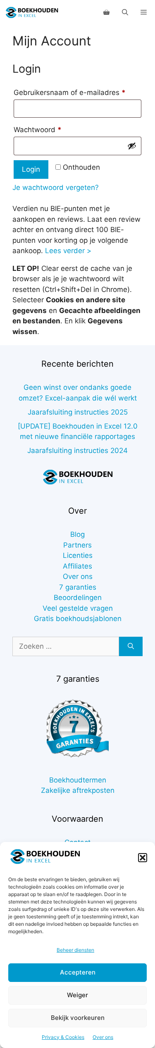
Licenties (78, 555)
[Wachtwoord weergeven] (131, 145)
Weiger (77, 995)
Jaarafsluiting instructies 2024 (77, 450)
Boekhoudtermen (77, 780)
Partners (77, 545)
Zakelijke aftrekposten (77, 790)
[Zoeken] (131, 647)
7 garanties (77, 587)
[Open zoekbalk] (125, 12)
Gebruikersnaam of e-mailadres (77, 92)
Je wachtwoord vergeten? (55, 187)
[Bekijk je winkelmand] (106, 12)
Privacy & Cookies (63, 1037)
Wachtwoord (49, 129)
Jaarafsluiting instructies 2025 (78, 412)
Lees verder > (68, 251)
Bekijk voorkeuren (78, 1018)
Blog (77, 534)
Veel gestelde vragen (78, 608)
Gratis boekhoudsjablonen (78, 618)
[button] (142, 858)
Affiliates (77, 566)
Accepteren (77, 972)
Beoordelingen (78, 597)
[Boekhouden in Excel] (32, 12)
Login (31, 169)
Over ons (103, 1037)
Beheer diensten (75, 950)
